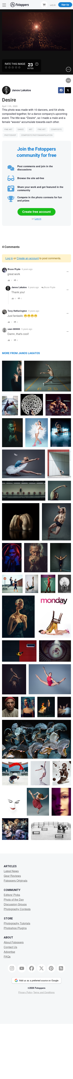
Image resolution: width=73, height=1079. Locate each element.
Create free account (36, 211)
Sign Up (65, 4)
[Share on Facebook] (61, 90)
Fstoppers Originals (15, 880)
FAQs (7, 956)
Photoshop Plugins (15, 928)
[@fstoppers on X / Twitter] (41, 968)
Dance (21, 129)
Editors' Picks (12, 895)
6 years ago (27, 269)
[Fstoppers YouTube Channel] (21, 968)
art (30, 129)
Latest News (11, 871)
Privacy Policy (25, 992)
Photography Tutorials (17, 923)
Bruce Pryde (14, 269)
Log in (38, 218)
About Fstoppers (14, 942)
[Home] (19, 4)
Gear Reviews (12, 876)
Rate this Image (15, 63)
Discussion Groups (15, 904)
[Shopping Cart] (44, 4)
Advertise (9, 952)
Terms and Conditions (44, 992)
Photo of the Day (14, 899)
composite (56, 129)
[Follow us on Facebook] (31, 968)
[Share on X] (68, 90)
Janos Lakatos (21, 90)
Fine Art (8, 129)
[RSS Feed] (61, 968)
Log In (53, 4)
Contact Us (10, 947)
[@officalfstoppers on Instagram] (12, 968)
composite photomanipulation (36, 135)
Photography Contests (17, 909)
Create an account (28, 258)
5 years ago (26, 328)
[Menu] (4, 4)
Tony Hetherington (17, 310)
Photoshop (10, 135)
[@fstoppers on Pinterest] (51, 968)
